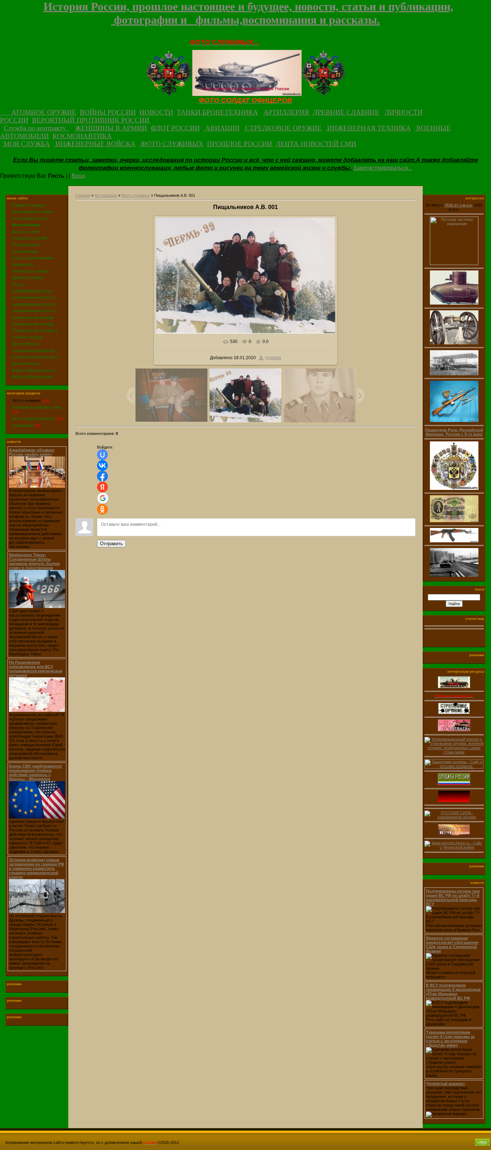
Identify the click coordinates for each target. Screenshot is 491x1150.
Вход (78, 176)
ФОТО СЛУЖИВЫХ (171, 144)
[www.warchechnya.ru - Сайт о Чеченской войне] (454, 848)
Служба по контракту (37, 128)
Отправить (111, 543)
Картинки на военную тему (37, 407)
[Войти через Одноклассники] (102, 509)
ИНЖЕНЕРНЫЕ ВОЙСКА (95, 144)
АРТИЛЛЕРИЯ (286, 112)
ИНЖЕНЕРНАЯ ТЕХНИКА (368, 128)
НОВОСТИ (156, 112)
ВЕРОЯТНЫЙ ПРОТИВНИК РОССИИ (91, 120)
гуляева (273, 357)
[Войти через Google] (103, 498)
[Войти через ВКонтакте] (102, 465)
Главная (82, 195)
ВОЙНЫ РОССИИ (108, 112)
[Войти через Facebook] (102, 476)
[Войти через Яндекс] (102, 487)
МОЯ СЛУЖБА (26, 144)
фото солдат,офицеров (34, 418)
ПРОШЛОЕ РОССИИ (240, 144)
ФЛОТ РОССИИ (175, 128)
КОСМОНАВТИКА (82, 136)
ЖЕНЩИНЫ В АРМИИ (111, 128)
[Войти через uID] (102, 454)
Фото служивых (27, 400)
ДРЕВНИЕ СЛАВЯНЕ (346, 112)
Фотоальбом (106, 195)
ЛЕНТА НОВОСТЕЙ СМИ (316, 144)
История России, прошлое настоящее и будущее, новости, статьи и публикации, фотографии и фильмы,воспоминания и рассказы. (248, 13)
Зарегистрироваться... (382, 168)
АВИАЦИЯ (221, 128)
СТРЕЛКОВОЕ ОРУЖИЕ (282, 128)
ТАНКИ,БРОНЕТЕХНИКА (217, 112)
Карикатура (23, 425)
